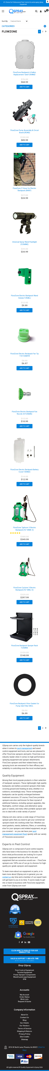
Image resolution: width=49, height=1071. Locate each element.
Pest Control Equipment (24, 970)
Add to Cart (24, 87)
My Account (24, 995)
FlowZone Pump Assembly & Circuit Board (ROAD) (24, 131)
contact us (6, 877)
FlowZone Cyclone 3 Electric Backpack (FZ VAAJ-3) (24, 589)
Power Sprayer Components (24, 975)
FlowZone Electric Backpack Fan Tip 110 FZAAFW (24, 355)
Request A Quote (24, 1001)
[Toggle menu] (3, 11)
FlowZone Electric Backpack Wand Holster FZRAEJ (24, 297)
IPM (24, 979)
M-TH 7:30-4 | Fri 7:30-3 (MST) (24, 960)
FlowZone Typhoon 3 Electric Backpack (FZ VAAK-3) (24, 528)
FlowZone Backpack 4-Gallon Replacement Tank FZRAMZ (24, 73)
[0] (45, 11)
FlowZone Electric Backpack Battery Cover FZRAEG (24, 471)
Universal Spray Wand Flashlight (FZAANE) (24, 243)
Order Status (25, 997)
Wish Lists (24, 999)
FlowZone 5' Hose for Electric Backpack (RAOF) (24, 189)
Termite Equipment (24, 972)
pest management (24, 748)
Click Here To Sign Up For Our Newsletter (24, 951)
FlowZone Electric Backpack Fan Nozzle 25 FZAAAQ (24, 413)
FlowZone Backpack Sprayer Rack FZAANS (24, 647)
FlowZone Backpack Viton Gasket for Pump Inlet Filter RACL (24, 704)
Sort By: (5, 21)
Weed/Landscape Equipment (24, 977)
